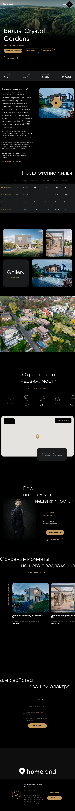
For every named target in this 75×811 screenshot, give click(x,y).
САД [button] (55, 181)
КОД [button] (24, 181)
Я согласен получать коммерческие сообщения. (37, 719)
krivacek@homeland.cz (50, 523)
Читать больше (28, 805)
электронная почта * (37, 706)
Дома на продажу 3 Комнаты (21, 584)
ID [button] (15, 181)
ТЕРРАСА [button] (46, 181)
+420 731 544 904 (48, 521)
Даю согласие (35, 713)
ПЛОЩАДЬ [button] (34, 181)
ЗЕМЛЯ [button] (64, 181)
